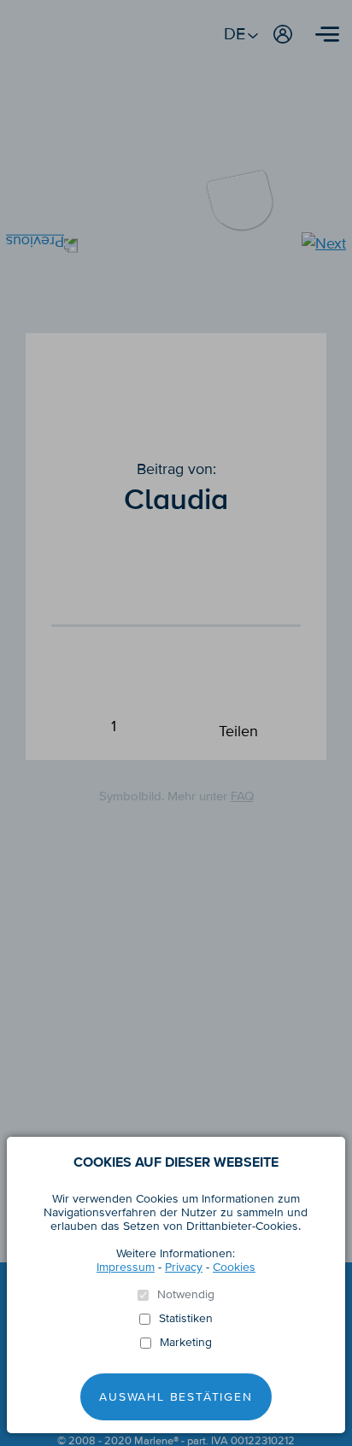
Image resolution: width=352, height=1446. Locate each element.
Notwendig (185, 1295)
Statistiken (186, 1319)
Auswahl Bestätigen (175, 1397)
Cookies (234, 1267)
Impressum (126, 1267)
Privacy (183, 1267)
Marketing (186, 1342)
